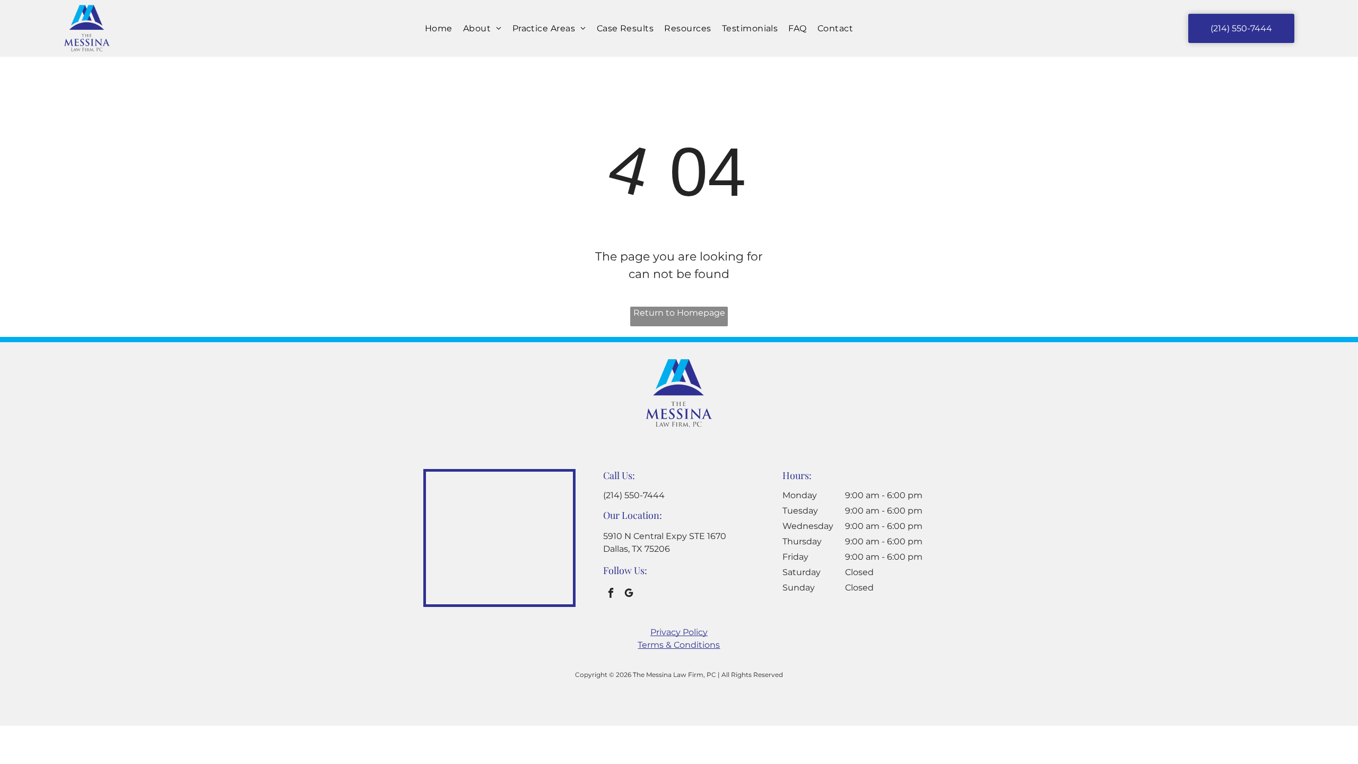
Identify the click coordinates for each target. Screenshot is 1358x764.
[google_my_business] (629, 594)
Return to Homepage (679, 313)
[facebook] (611, 594)
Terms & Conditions (679, 645)
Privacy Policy (679, 632)
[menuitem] (439, 28)
